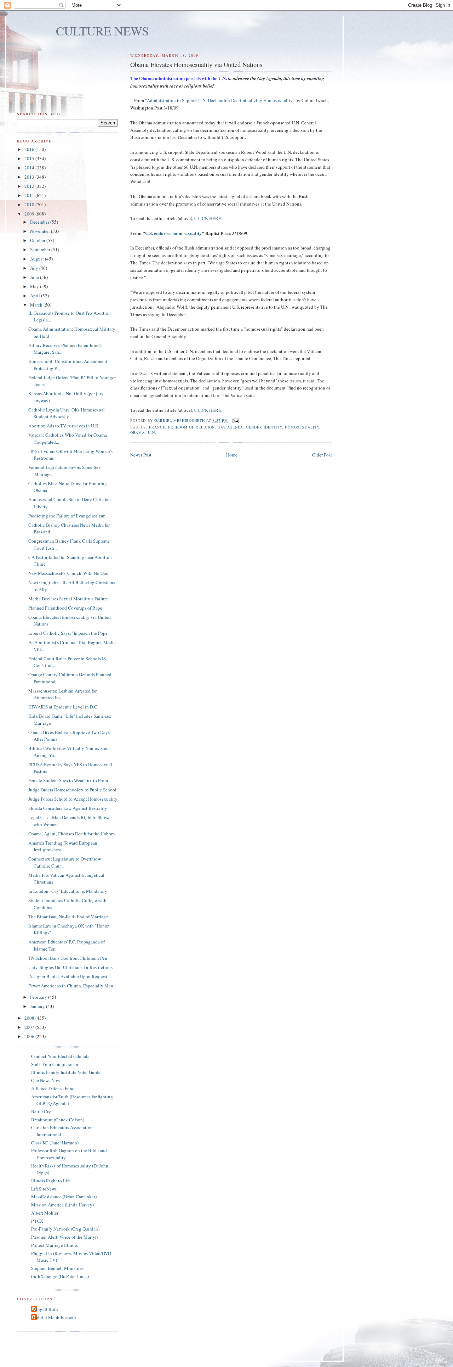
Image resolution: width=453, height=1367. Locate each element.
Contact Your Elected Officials (60, 1056)
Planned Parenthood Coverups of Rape (65, 608)
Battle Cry (41, 1111)
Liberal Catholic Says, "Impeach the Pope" (68, 633)
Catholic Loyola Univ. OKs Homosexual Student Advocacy (66, 413)
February (39, 997)
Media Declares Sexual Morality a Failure (68, 598)
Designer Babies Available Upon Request (67, 976)
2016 (29, 149)
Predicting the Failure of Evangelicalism (66, 515)
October (38, 240)
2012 (29, 186)
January (38, 1006)
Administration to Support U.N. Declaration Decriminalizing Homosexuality (220, 100)
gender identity (264, 427)
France (157, 427)
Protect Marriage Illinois (54, 1245)
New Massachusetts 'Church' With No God (68, 573)
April (35, 295)
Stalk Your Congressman (54, 1064)
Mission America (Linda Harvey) (62, 1204)
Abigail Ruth (45, 1309)
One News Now (45, 1080)
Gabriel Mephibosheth (54, 1317)
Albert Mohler (44, 1213)
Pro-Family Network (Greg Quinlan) (65, 1229)
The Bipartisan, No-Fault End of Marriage (68, 916)
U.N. (152, 432)
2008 (29, 1018)
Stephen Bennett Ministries (57, 1268)
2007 (29, 1027)
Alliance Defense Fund (53, 1088)
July (34, 268)
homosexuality (302, 427)
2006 (29, 1036)
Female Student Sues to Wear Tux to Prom (68, 780)
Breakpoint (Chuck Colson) (57, 1119)
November (40, 231)
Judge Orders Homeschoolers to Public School (72, 789)
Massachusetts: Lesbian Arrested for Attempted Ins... (62, 694)
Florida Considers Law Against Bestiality (67, 808)
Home (231, 455)
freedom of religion (191, 427)
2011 (29, 195)
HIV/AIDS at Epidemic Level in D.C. (63, 707)
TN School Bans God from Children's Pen (67, 958)
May (35, 286)
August (37, 259)
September (40, 249)
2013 (29, 177)
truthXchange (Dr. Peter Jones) (60, 1276)
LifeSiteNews (44, 1189)
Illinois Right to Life (51, 1180)
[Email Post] (235, 420)
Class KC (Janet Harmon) (55, 1142)
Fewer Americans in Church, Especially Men (70, 985)
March (37, 305)
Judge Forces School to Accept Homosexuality (72, 799)
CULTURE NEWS (102, 30)
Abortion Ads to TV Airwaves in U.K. (63, 425)
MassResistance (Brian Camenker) (64, 1196)
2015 (29, 158)
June (35, 277)
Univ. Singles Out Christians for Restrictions (70, 967)
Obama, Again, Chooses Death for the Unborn (71, 833)
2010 (29, 204)
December (40, 222)
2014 (29, 167)
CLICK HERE (207, 218)
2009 (29, 214)
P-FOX (37, 1221)
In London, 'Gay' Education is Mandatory (67, 891)
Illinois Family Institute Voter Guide (66, 1072)
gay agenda (230, 427)
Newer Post (140, 455)
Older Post (322, 455)
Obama (137, 432)
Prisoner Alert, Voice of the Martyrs (64, 1237)
